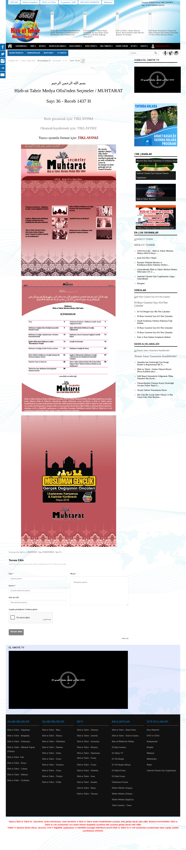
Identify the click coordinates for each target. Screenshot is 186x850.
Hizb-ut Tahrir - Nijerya (52, 736)
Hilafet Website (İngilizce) (123, 799)
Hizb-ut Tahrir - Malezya (17, 774)
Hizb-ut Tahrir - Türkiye (52, 776)
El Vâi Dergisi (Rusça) (121, 765)
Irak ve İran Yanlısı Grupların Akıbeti (154, 337)
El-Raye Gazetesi (119, 747)
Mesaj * (73, 574)
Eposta (77, 60)
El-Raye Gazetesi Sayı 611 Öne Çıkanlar (154, 332)
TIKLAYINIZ (88, 138)
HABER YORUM (122, 46)
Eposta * (12, 586)
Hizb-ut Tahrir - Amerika (87, 736)
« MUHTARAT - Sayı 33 (35, 552)
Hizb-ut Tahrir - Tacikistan (18, 780)
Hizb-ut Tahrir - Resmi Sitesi (124, 730)
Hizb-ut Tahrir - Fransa (86, 758)
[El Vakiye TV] (170, 56)
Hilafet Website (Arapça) (122, 788)
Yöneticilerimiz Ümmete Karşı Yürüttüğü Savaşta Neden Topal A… (155, 384)
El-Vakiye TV (117, 753)
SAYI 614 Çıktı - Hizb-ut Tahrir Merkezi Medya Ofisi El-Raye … (155, 252)
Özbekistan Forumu (120, 782)
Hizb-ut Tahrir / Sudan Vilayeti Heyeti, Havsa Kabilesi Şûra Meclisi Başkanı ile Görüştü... (130, 32)
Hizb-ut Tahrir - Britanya (87, 747)
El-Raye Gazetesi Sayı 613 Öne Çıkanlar (155, 316)
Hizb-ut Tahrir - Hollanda (87, 770)
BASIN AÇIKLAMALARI (146, 344)
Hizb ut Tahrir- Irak (15, 757)
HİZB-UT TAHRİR (144, 244)
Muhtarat (49, 53)
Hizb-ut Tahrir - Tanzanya (53, 765)
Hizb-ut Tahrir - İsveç (86, 776)
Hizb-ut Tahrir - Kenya (16, 763)
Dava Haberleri (153, 730)
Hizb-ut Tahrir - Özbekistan (53, 741)
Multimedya (152, 759)
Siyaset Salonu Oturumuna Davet (152, 390)
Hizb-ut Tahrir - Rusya (86, 788)
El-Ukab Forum (118, 776)
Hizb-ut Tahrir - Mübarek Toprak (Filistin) (21, 749)
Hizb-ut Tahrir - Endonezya (18, 741)
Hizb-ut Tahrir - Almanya (87, 730)
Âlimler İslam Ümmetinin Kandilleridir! (155, 356)
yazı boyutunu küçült (63, 60)
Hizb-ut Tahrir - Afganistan (18, 730)
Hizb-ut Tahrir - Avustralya (88, 741)
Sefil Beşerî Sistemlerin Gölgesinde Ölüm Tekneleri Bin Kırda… (155, 377)
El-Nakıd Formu (119, 770)
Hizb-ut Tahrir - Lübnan (17, 769)
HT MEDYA (61, 53)
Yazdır (72, 60)
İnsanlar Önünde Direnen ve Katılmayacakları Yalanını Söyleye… (153, 263)
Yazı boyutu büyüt (66, 60)
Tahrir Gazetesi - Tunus (121, 805)
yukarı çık (125, 638)
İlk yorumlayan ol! (44, 61)
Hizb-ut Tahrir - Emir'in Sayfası (125, 736)
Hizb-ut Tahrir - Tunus (51, 770)
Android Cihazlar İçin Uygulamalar (161, 770)
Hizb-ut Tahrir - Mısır (51, 730)
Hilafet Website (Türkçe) (122, 794)
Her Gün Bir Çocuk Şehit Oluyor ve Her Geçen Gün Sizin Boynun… (155, 396)
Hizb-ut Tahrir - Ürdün (51, 782)
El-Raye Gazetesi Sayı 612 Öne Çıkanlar (155, 328)
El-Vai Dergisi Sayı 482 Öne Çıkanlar (153, 312)
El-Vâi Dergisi (118, 759)
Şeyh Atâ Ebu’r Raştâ (146, 258)
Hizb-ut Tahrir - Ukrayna (87, 794)
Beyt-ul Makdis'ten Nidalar (123, 741)
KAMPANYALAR (33, 53)
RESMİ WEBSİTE (16, 53)
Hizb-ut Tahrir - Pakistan (52, 747)
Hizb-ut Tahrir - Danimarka (88, 753)
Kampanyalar (152, 741)
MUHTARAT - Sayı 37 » (53, 552)
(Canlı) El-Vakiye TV (146, 60)
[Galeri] (176, 56)
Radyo (149, 765)
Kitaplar (141, 283)
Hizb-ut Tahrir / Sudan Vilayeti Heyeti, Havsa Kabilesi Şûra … (154, 370)
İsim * (11, 574)
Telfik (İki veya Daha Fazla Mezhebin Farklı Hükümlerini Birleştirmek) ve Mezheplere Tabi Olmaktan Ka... (65, 32)
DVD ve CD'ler (153, 736)
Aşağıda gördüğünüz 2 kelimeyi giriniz (23, 609)
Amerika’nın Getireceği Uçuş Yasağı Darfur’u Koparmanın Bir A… (153, 363)
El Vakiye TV (16, 647)
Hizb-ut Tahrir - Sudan (51, 753)
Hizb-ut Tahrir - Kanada (87, 782)
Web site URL (14, 598)
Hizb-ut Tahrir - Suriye (51, 759)
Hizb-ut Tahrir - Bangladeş (18, 736)
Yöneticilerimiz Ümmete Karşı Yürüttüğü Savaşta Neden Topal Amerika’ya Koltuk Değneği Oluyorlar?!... (95, 33)
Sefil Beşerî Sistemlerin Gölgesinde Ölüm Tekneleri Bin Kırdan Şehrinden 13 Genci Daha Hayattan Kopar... (163, 32)
